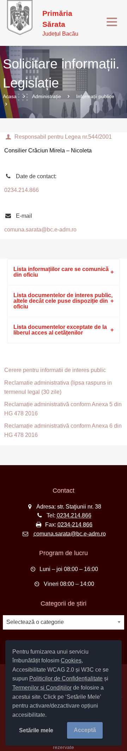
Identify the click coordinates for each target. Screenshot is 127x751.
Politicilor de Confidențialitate (66, 678)
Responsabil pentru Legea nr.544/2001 (63, 137)
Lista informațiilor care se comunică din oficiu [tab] (61, 272)
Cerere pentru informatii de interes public (55, 370)
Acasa (10, 96)
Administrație (46, 96)
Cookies (71, 660)
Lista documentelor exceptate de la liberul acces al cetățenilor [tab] (60, 330)
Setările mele (36, 730)
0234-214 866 (75, 525)
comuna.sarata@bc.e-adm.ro (40, 230)
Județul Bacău (60, 23)
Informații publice (95, 96)
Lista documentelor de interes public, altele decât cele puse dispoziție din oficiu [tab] (63, 301)
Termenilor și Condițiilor (42, 688)
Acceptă (85, 730)
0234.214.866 (21, 190)
